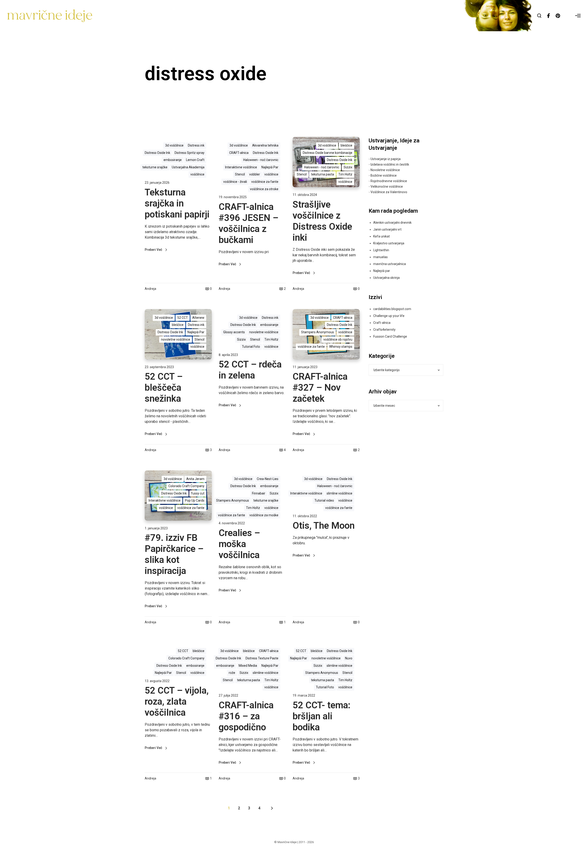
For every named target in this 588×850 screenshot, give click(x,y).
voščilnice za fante (264, 182)
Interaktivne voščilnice (241, 167)
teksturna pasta (322, 174)
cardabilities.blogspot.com (392, 309)
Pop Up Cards (194, 500)
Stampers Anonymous (317, 332)
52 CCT (182, 317)
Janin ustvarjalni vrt (387, 229)
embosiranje (173, 160)
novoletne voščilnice (175, 339)
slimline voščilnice (339, 493)
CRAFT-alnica (239, 153)
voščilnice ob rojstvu (337, 339)
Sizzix (348, 167)
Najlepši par (381, 271)
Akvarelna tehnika (265, 145)
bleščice (346, 145)
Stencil (240, 174)
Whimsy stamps (340, 346)
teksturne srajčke (154, 167)
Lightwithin (381, 250)
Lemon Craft (195, 160)
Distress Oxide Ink (157, 153)
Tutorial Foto (251, 346)
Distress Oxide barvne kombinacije (327, 153)
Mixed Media (248, 665)
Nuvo (348, 658)
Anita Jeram (195, 479)
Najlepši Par (269, 167)
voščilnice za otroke (264, 189)
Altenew (198, 317)
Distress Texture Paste (262, 658)
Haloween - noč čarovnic (260, 160)
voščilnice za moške (263, 515)
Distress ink (196, 145)
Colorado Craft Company (186, 486)
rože (232, 673)
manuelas (380, 257)
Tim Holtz (345, 174)
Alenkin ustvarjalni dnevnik (392, 222)
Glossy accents (234, 332)
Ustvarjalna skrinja (386, 278)
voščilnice (197, 174)
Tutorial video (324, 500)
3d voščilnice (174, 145)
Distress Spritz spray (189, 153)
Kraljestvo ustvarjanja (388, 243)
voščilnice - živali (235, 182)
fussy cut (197, 493)
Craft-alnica (381, 323)
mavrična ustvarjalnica (389, 264)
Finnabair (258, 493)
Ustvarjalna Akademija (188, 167)
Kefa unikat (381, 236)
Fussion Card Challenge (390, 336)
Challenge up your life (388, 316)
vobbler (254, 174)
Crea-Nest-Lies (267, 479)
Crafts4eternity (384, 329)
